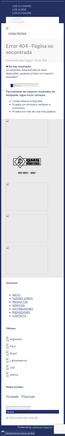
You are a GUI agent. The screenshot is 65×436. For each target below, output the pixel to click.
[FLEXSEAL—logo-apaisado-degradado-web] (16, 33)
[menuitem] (35, 18)
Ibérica (14, 374)
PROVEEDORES (21, 312)
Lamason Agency (42, 427)
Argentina (16, 339)
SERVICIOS (18, 305)
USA (12, 367)
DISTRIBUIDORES (22, 309)
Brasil (13, 353)
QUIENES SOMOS (22, 298)
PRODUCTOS (20, 302)
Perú (13, 346)
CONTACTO (19, 316)
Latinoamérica (18, 360)
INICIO (16, 295)
